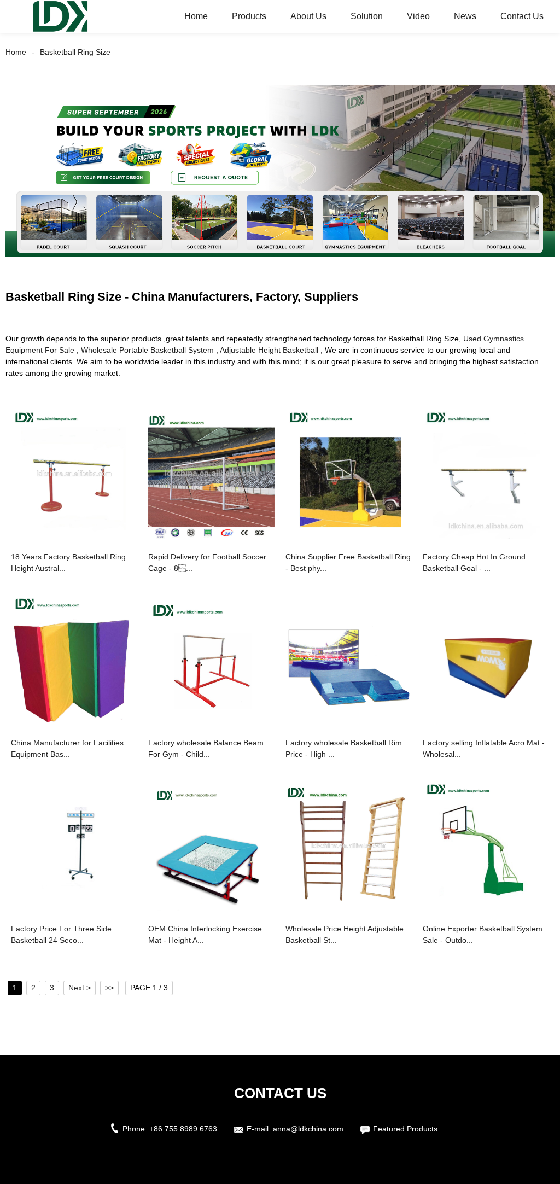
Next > (79, 987)
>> (109, 987)
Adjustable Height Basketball (269, 350)
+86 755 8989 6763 (183, 1128)
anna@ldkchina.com (308, 1128)
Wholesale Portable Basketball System (147, 350)
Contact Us (522, 16)
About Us (308, 16)
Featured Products (405, 1128)
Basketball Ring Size (75, 52)
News (465, 16)
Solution (367, 16)
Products (249, 16)
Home (196, 16)
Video (418, 16)
